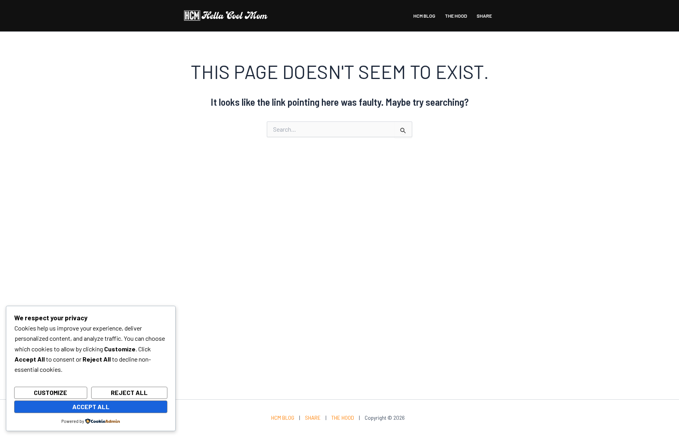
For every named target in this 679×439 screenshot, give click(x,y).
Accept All (91, 406)
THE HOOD (342, 418)
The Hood (456, 15)
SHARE (313, 418)
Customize (50, 392)
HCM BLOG (282, 418)
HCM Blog (424, 15)
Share (484, 15)
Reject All (129, 392)
